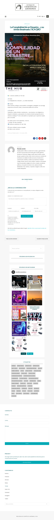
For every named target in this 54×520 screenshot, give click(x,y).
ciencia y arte (24, 373)
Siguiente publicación (42, 238)
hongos (13, 385)
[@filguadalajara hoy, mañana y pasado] (19, 282)
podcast (24, 390)
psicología (30, 390)
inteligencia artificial (21, 385)
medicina (30, 388)
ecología (26, 380)
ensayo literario (15, 383)
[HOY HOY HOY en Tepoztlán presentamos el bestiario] (34, 328)
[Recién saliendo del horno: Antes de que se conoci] (34, 313)
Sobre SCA (7, 489)
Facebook (7, 492)
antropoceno (28, 365)
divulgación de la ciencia (17, 380)
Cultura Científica (23, 378)
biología (40, 368)
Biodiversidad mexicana (31, 368)
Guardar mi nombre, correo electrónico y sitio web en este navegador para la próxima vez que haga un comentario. (14, 221)
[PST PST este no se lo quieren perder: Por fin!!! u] (19, 328)
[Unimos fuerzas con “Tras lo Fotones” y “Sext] (19, 298)
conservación (15, 378)
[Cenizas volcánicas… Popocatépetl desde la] (34, 298)
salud (13, 393)
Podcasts (7, 476)
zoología (14, 396)
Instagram (7, 495)
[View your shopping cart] (44, 16)
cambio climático (15, 370)
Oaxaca (13, 390)
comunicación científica (17, 375)
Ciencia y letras (32, 373)
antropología (36, 365)
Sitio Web (36, 208)
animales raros (20, 365)
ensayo (39, 380)
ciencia (22, 370)
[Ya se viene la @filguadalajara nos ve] (19, 313)
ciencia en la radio (15, 373)
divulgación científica (33, 378)
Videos (6, 483)
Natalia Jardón (21, 149)
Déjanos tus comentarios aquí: (15, 196)
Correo (23, 208)
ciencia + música (29, 370)
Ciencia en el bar (37, 370)
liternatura (24, 388)
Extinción (36, 383)
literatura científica (16, 388)
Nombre (10, 208)
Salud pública (26, 393)
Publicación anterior (11, 238)
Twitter (6, 498)
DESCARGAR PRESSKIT (27, 462)
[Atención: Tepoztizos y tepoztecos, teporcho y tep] (19, 344)
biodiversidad (22, 368)
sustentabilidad (34, 393)
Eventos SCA (23, 383)
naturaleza (36, 388)
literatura (30, 385)
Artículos (27, 23)
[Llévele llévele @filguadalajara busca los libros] (34, 282)
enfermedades (33, 380)
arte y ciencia (14, 368)
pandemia (18, 390)
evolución (29, 383)
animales (13, 365)
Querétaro (36, 390)
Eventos (7, 473)
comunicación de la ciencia (29, 375)
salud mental (19, 393)
